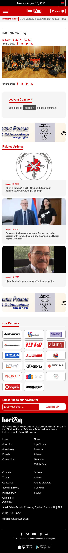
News (37, 439)
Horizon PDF (9, 492)
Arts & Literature (42, 482)
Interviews (39, 487)
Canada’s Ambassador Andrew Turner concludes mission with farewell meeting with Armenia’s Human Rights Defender (32, 236)
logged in (29, 107)
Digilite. (52, 538)
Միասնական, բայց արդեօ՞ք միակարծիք (30, 281)
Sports (37, 492)
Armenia (38, 449)
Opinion (38, 472)
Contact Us (8, 459)
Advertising (8, 449)
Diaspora (39, 459)
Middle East (40, 464)
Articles (38, 477)
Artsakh (38, 454)
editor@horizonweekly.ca (15, 518)
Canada (6, 472)
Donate (56, 11)
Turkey (5, 477)
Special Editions (10, 487)
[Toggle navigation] (5, 11)
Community (8, 497)
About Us (7, 444)
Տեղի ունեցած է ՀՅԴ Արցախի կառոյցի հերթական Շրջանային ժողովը (28, 189)
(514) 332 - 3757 (11, 512)
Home (5, 439)
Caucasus (7, 482)
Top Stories (40, 444)
